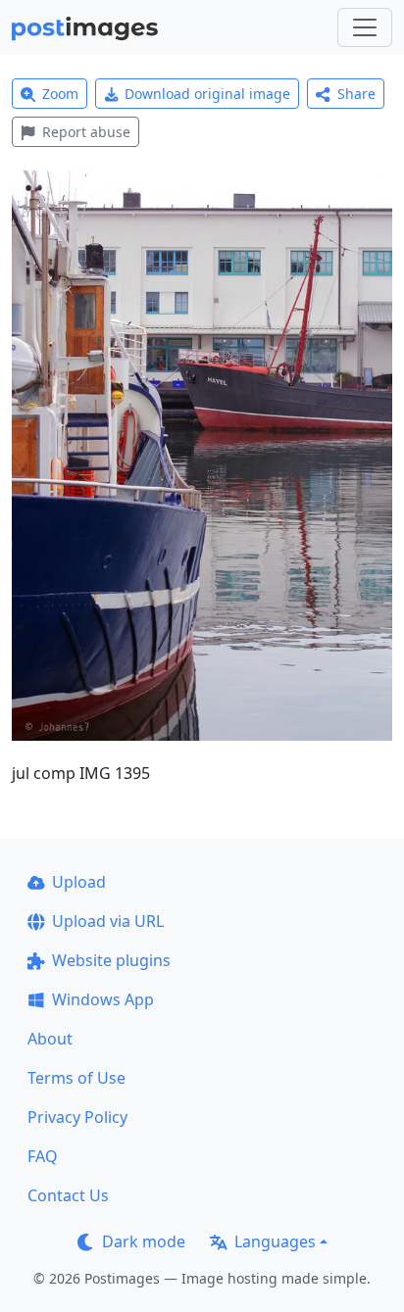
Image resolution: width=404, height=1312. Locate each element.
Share (356, 93)
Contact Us (68, 1195)
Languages (275, 1241)
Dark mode (143, 1241)
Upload (79, 882)
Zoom (60, 93)
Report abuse (86, 131)
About (50, 1038)
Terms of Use (76, 1078)
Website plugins (111, 960)
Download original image (207, 93)
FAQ (42, 1156)
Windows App (103, 999)
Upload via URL (108, 921)
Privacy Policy (77, 1117)
